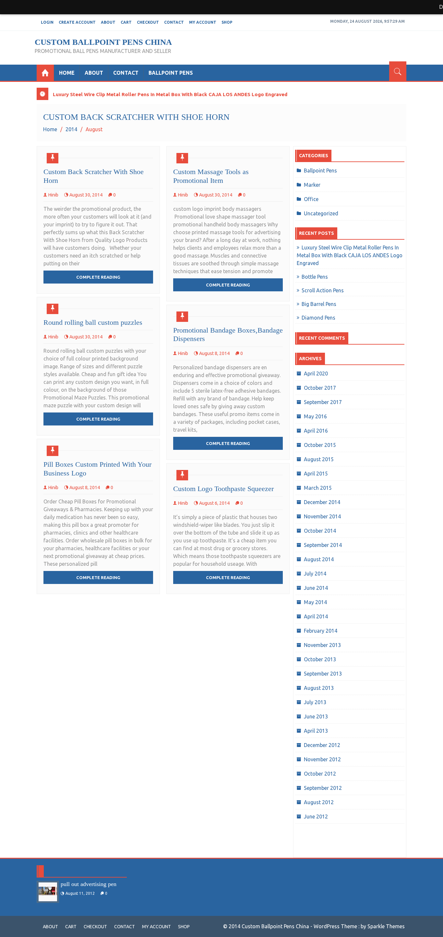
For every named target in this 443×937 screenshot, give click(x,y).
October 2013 (320, 659)
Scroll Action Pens (323, 290)
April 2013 (316, 731)
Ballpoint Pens (171, 73)
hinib (53, 194)
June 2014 (316, 588)
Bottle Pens (315, 277)
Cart (126, 22)
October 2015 (320, 445)
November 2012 (322, 759)
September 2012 (323, 788)
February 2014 (320, 631)
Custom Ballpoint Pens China (103, 42)
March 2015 (318, 488)
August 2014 (319, 559)
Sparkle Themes (386, 926)
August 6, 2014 (214, 503)
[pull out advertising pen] (48, 891)
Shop (227, 22)
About (108, 22)
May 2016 (315, 416)
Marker (312, 185)
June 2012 (316, 816)
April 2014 (316, 616)
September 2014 (323, 545)
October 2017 (320, 388)
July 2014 (315, 573)
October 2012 (320, 774)
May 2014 (315, 602)
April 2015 (316, 473)
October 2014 (320, 531)
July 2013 (315, 702)
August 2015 (319, 459)
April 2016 (316, 431)
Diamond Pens (318, 318)
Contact (174, 22)
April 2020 (316, 373)
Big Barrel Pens (319, 304)
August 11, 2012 (80, 893)
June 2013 (316, 716)
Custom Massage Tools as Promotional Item (211, 176)
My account (202, 22)
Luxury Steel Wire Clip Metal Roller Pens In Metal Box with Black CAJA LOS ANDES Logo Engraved (170, 94)
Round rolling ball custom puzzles (92, 322)
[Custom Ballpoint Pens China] (45, 73)
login (47, 22)
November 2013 (322, 645)
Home (67, 73)
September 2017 (323, 402)
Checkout (148, 22)
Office (311, 199)
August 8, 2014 (214, 353)
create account (77, 22)
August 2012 (319, 802)
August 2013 (319, 688)
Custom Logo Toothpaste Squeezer (223, 489)
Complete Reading (98, 277)
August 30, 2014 (85, 194)
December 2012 (322, 745)
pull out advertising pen (88, 884)
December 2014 (322, 502)
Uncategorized (321, 213)
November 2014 (322, 516)
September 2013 (323, 674)
